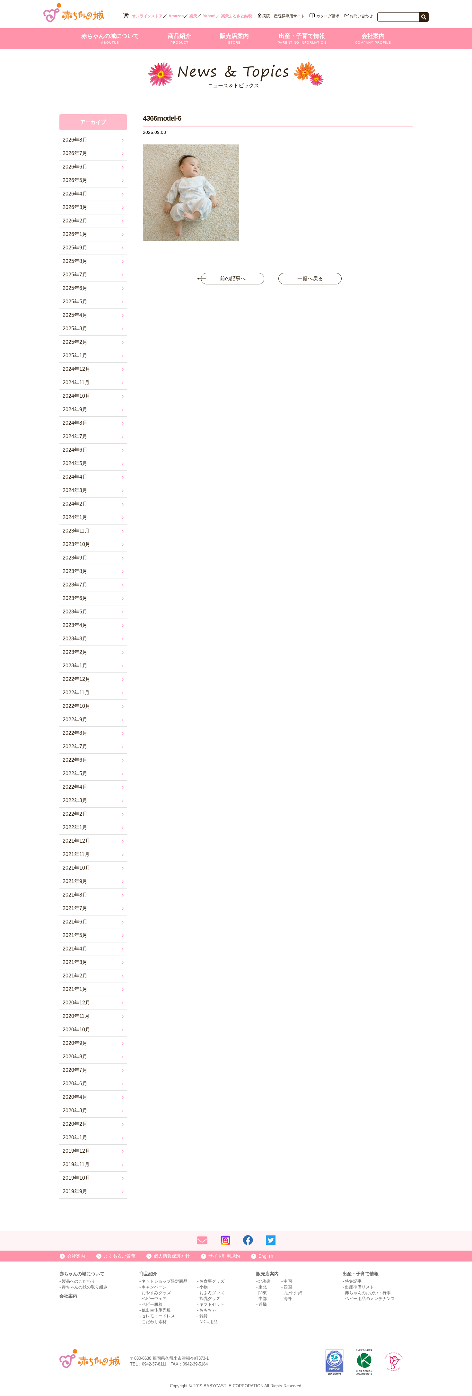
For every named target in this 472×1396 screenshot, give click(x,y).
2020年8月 (75, 1056)
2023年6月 (75, 598)
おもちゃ (207, 1310)
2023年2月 (75, 652)
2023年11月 (76, 530)
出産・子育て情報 (302, 38)
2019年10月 (76, 1178)
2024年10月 (76, 396)
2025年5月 (75, 301)
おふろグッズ (211, 1292)
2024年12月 (76, 369)
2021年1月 (75, 989)
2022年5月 (75, 773)
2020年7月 (75, 1070)
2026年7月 (75, 153)
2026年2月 (75, 220)
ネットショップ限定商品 (165, 1281)
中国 (288, 1281)
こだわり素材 (154, 1321)
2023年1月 (75, 665)
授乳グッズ (209, 1298)
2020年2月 (75, 1124)
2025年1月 (75, 355)
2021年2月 (75, 975)
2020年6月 (75, 1083)
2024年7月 (75, 436)
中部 (262, 1298)
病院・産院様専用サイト (283, 16)
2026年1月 (75, 234)
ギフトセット (211, 1304)
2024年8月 (75, 423)
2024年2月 (75, 504)
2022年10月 (76, 706)
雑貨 (203, 1316)
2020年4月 (75, 1097)
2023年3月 (75, 638)
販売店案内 (234, 38)
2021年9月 (75, 881)
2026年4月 (75, 193)
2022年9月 (75, 719)
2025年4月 (75, 315)
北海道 (264, 1281)
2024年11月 (76, 382)
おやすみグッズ (156, 1292)
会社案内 (373, 38)
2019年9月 (75, 1191)
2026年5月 (75, 180)
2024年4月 (75, 477)
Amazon (176, 16)
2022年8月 (75, 733)
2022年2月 (75, 814)
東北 (262, 1287)
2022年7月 (75, 746)
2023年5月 (75, 611)
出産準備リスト (359, 1287)
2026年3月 (75, 207)
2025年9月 (75, 247)
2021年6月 (75, 921)
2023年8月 (75, 571)
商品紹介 (179, 38)
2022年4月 (75, 787)
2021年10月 (76, 868)
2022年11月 (76, 692)
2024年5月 (75, 463)
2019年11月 (76, 1164)
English (265, 1256)
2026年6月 (75, 166)
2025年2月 (75, 342)
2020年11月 (76, 1016)
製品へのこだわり (78, 1281)
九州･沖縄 (293, 1292)
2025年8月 (75, 261)
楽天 (193, 16)
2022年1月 (75, 827)
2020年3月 (75, 1110)
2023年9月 (75, 557)
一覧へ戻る (310, 278)
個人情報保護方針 (172, 1256)
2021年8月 (75, 894)
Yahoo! (209, 16)
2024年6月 (75, 450)
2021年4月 (75, 948)
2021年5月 (75, 935)
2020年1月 (75, 1137)
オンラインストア (147, 16)
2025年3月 (75, 328)
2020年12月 (76, 1002)
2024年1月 (75, 517)
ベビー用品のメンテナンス (370, 1298)
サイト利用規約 (224, 1256)
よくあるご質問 (119, 1256)
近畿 (262, 1304)
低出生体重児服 (156, 1310)
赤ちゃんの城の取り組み (85, 1287)
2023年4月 (75, 625)
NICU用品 (208, 1321)
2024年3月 (75, 490)
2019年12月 (76, 1151)
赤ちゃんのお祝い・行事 (368, 1292)
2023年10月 (76, 544)
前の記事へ (233, 278)
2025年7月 (75, 274)
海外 (288, 1298)
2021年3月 (75, 962)
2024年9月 (75, 409)
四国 (288, 1287)
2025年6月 (75, 288)
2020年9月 (75, 1043)
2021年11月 (76, 854)
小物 (203, 1287)
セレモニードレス (158, 1316)
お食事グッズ (211, 1281)
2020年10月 (76, 1029)
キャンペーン (154, 1287)
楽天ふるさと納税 (236, 16)
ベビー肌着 (152, 1304)
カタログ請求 (327, 16)
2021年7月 (75, 908)
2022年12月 (76, 679)
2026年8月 (75, 140)
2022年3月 (75, 800)
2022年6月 (75, 760)
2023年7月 (75, 584)
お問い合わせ (361, 16)
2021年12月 (76, 841)
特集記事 (353, 1281)
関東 (262, 1292)
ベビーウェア (154, 1298)
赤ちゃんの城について (110, 38)
